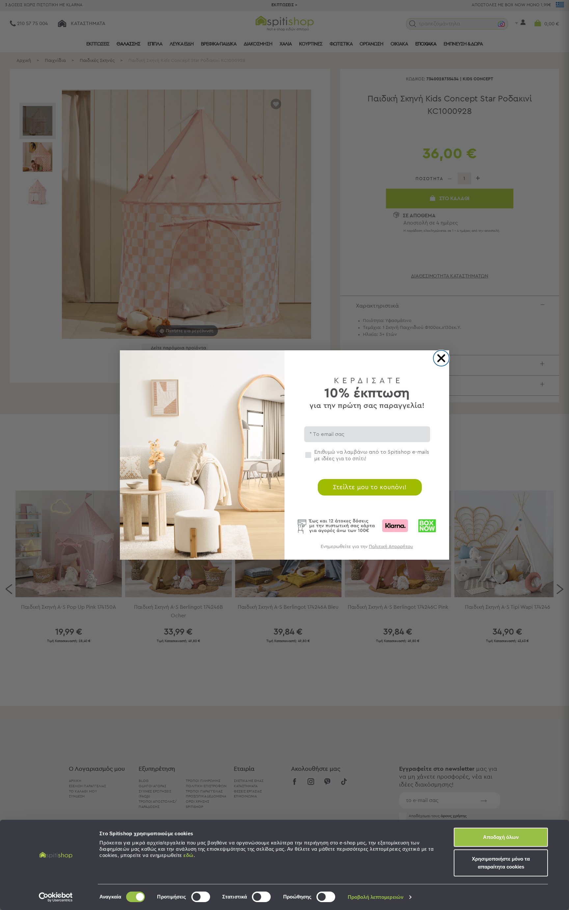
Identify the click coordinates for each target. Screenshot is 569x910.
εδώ (188, 855)
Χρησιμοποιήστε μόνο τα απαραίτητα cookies (501, 863)
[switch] (200, 897)
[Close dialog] (441, 358)
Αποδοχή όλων (501, 837)
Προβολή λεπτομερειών (375, 897)
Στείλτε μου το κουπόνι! (370, 487)
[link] (366, 549)
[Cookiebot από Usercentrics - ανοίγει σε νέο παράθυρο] (56, 897)
